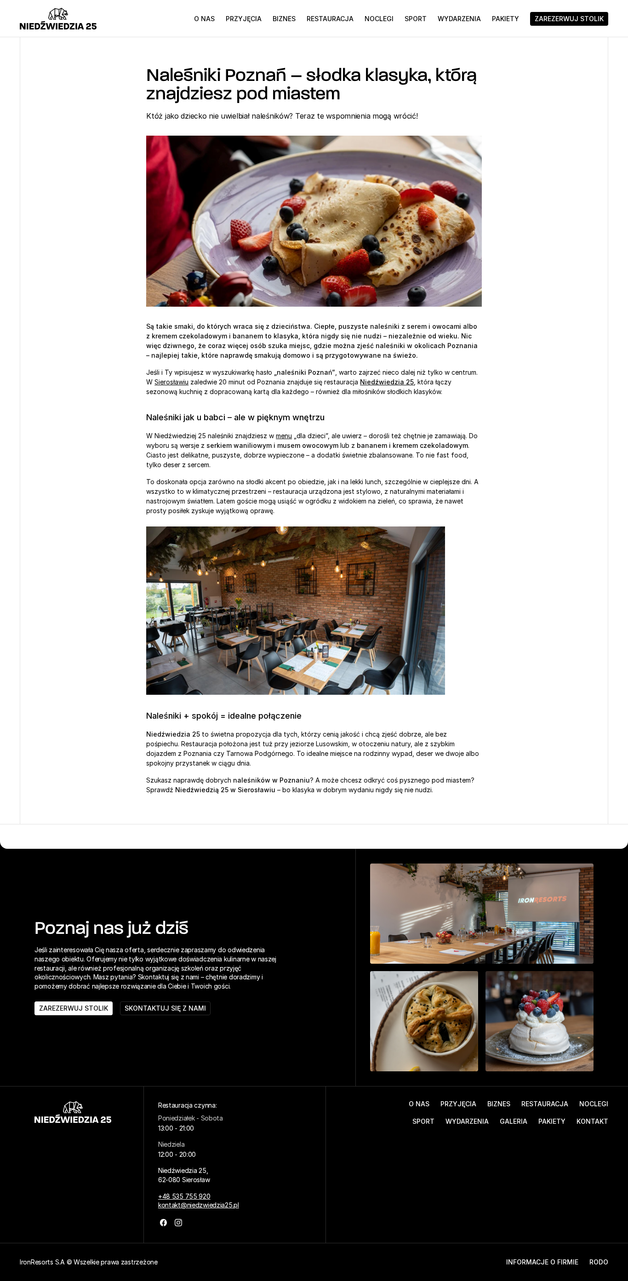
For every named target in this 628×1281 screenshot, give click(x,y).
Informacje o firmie (542, 1262)
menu (284, 436)
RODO (598, 1262)
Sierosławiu (171, 382)
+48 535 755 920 (184, 1196)
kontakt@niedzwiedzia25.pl (198, 1205)
